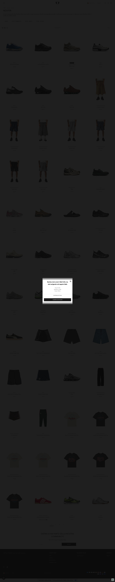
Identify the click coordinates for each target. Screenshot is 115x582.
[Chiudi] (70, 281)
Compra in (57, 299)
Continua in (57, 295)
